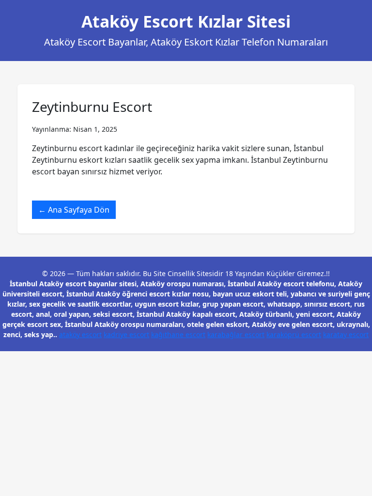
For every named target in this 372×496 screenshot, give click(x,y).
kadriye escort (126, 334)
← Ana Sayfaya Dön (73, 209)
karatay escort (346, 334)
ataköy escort (80, 334)
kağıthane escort (178, 334)
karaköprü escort (293, 334)
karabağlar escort (235, 334)
